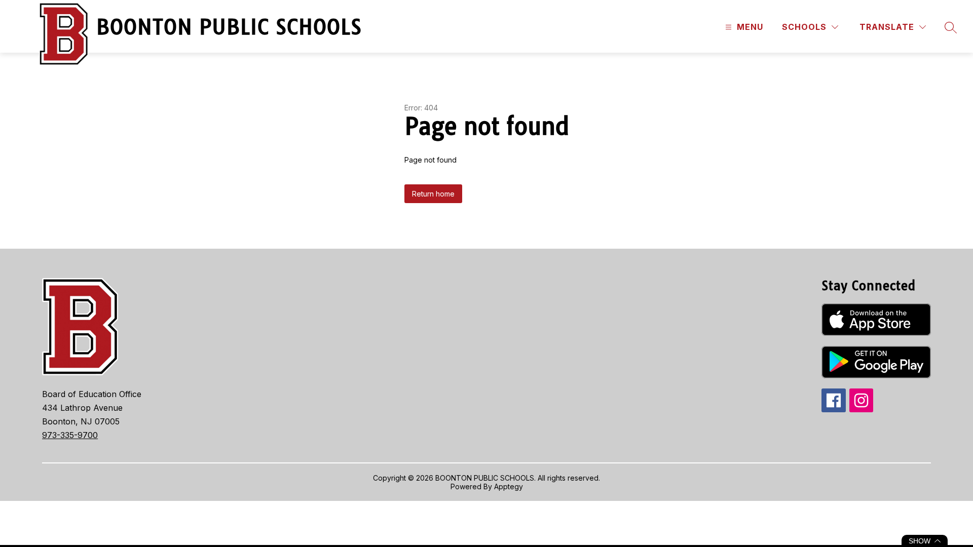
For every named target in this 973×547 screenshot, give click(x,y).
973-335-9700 (70, 435)
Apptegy (508, 486)
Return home (433, 193)
